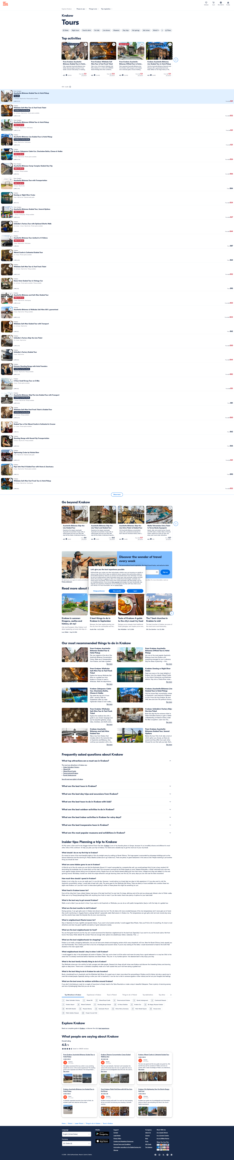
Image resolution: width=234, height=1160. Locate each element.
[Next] (176, 60)
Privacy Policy (117, 1138)
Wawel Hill (66, 769)
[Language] (220, 2)
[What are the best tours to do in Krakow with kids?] (170, 802)
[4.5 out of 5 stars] (67, 1049)
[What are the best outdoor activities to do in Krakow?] (170, 809)
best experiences (104, 1028)
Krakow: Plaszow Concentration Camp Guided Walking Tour (116, 1056)
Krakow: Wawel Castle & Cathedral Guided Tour (153, 1055)
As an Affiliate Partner (163, 1138)
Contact (116, 1132)
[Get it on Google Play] (102, 1134)
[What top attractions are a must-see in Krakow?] (170, 761)
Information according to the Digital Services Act (127, 1147)
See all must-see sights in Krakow (72, 779)
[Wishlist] (206, 2)
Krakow (106, 846)
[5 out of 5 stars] (79, 1059)
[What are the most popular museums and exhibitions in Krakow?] (170, 833)
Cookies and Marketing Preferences (123, 1141)
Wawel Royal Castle (69, 771)
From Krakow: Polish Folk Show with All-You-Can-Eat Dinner (117, 1090)
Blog (146, 1138)
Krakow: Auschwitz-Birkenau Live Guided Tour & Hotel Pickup (78, 1090)
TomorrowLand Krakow (70, 773)
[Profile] (228, 2)
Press (146, 1141)
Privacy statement (67, 582)
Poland (70, 1123)
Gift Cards (148, 1144)
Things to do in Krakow (93, 1123)
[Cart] (213, 2)
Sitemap (116, 1150)
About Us (148, 1132)
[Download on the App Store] (102, 1141)
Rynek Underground (69, 775)
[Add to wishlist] (85, 44)
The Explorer (148, 1147)
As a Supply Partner (162, 1132)
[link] (117, 96)
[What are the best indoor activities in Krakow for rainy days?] (170, 817)
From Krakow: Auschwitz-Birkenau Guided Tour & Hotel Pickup (79, 1056)
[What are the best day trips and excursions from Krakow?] (170, 794)
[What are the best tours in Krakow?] (170, 786)
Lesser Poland (79, 1123)
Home (64, 1123)
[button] (117, 96)
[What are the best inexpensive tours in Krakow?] (170, 825)
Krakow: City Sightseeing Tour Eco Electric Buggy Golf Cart (153, 1090)
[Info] (70, 86)
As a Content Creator (163, 1135)
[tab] (73, 994)
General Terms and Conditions (122, 1144)
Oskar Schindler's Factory (71, 767)
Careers (147, 1135)
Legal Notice (117, 1135)
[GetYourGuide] (5, 4)
